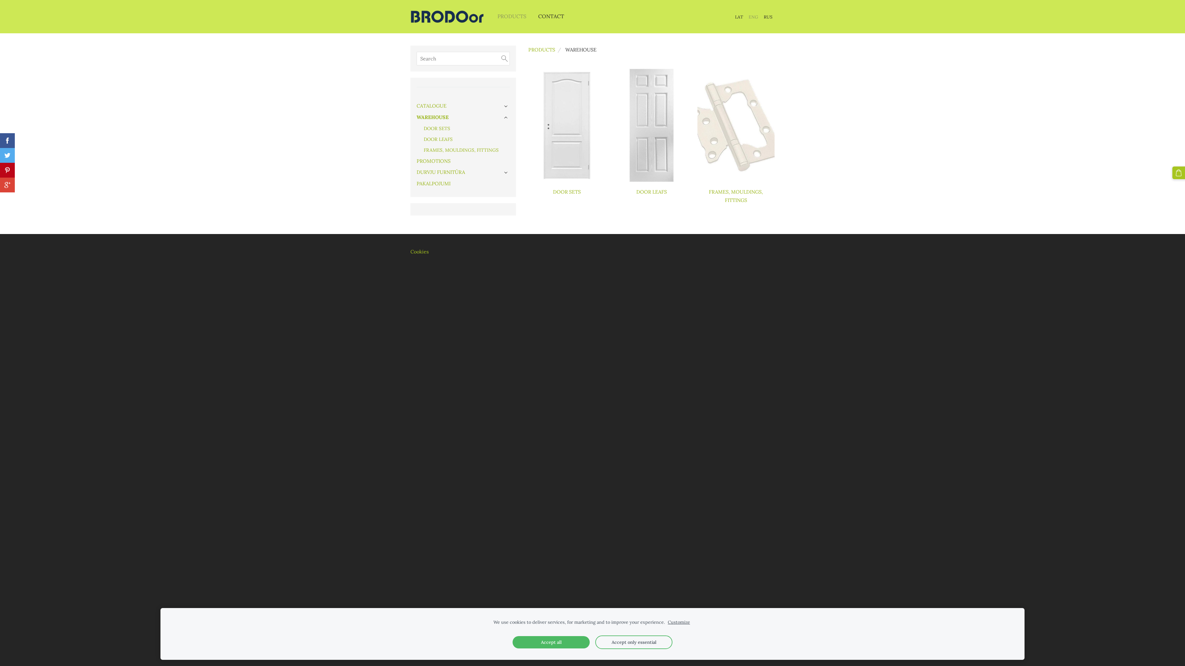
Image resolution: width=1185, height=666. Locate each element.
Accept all (551, 642)
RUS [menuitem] (768, 17)
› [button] (506, 106)
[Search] (504, 58)
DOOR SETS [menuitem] (437, 128)
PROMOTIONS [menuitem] (434, 161)
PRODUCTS (541, 50)
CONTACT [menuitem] (551, 16)
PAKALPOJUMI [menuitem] (434, 183)
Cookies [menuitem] (419, 252)
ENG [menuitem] (753, 17)
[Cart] (1178, 172)
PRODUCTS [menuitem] (511, 16)
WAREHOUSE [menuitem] (433, 117)
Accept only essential (634, 642)
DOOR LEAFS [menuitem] (438, 139)
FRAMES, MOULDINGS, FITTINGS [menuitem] (461, 150)
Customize (679, 622)
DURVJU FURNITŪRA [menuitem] (441, 172)
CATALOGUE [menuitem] (432, 106)
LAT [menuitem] (739, 17)
